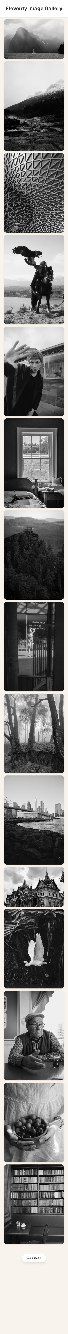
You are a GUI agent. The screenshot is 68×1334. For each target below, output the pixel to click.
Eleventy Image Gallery (34, 8)
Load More (34, 1258)
